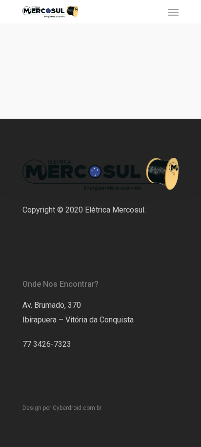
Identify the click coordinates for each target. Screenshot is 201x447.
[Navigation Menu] (173, 12)
